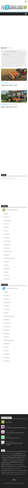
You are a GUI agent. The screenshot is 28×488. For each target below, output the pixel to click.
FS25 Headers (7, 248)
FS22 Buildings (7, 323)
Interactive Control (16, 462)
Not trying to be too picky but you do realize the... (16, 427)
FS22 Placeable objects (9, 340)
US (16, 470)
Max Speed (22, 466)
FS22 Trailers (6, 306)
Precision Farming (6, 470)
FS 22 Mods (6, 483)
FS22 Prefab (6, 337)
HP (5, 462)
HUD (7, 462)
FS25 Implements (5, 83)
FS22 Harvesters (7, 302)
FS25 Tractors (7, 217)
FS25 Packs (6, 272)
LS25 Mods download (18, 474)
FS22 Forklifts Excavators (9, 316)
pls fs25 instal (9, 422)
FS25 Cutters (6, 237)
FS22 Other (6, 347)
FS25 (5, 460)
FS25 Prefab (6, 261)
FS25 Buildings (7, 244)
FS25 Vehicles (7, 234)
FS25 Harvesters (7, 220)
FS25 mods (3, 453)
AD (6, 453)
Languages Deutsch (13, 464)
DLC (10, 455)
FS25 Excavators (7, 241)
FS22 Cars (6, 313)
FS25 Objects (7, 255)
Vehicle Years (19, 470)
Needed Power (10, 468)
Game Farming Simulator (19, 460)
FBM (24, 457)
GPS (2, 462)
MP (4, 468)
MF (26, 466)
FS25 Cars (6, 231)
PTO (14, 470)
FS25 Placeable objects (9, 258)
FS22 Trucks (6, 299)
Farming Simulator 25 (15, 458)
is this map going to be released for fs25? (15, 433)
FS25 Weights (7, 268)
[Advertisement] (14, 30)
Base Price (11, 453)
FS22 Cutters (6, 319)
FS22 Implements (5, 104)
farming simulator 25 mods (12, 472)
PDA (21, 468)
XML (5, 472)
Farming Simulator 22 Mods (15, 483)
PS (12, 470)
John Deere (5, 464)
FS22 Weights (7, 343)
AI (8, 453)
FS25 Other (6, 265)
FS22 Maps (6, 292)
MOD (2, 468)
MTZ (6, 468)
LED (18, 464)
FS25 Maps (6, 213)
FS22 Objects (7, 333)
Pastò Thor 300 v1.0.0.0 (9, 85)
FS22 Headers (7, 330)
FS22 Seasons (7, 357)
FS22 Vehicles (7, 309)
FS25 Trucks (6, 224)
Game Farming (10, 460)
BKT (20, 453)
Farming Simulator (16, 455)
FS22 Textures (7, 361)
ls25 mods (20, 472)
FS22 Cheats (6, 354)
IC (9, 462)
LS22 (22, 464)
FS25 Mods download (9, 474)
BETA (15, 453)
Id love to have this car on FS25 (12, 438)
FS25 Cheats (6, 275)
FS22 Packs (6, 350)
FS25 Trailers (6, 227)
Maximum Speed (16, 466)
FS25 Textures (7, 279)
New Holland (16, 468)
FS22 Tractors (7, 295)
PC (19, 468)
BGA (18, 453)
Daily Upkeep (6, 455)
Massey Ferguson (6, 466)
